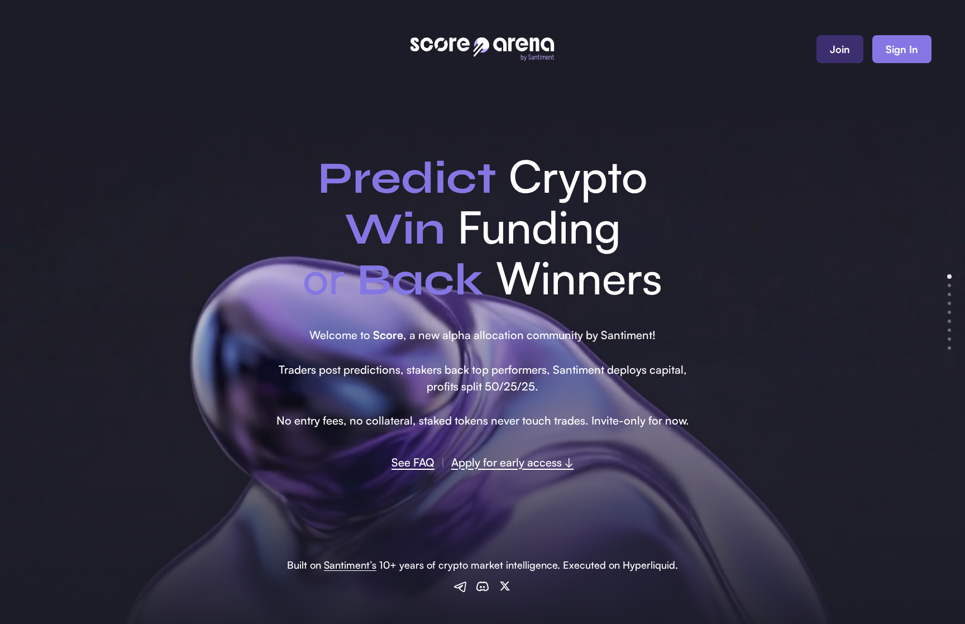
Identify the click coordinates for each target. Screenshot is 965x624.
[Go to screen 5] (949, 312)
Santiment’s (350, 565)
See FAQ (412, 462)
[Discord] (482, 586)
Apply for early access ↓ (512, 462)
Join (840, 49)
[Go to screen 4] (949, 303)
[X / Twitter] (505, 586)
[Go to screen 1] (949, 276)
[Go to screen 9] (949, 348)
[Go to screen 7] (949, 330)
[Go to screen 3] (949, 294)
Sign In (902, 49)
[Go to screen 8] (949, 339)
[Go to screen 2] (949, 285)
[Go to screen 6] (949, 321)
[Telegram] (460, 586)
